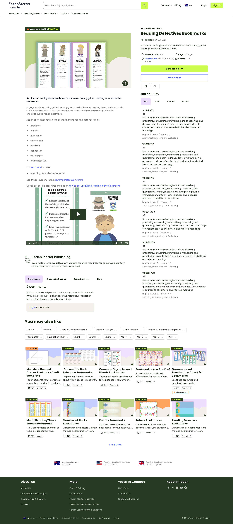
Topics (64, 13)
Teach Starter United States (84, 504)
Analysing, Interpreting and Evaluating (160, 138)
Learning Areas (32, 13)
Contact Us (124, 493)
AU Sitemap (104, 518)
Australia (31, 518)
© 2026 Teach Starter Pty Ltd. (196, 518)
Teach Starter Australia (82, 499)
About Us (26, 488)
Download (173, 68)
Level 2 (155, 168)
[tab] (146, 101)
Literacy (165, 134)
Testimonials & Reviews (33, 499)
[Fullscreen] (126, 243)
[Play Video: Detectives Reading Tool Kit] (78, 214)
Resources (14, 13)
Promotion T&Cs (70, 518)
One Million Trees (34, 493)
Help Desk (123, 488)
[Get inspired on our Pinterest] (186, 487)
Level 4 (155, 232)
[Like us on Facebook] (177, 487)
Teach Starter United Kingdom (86, 509)
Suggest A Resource (128, 499)
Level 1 (155, 134)
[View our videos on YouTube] (181, 487)
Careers (25, 504)
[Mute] (116, 243)
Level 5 (155, 263)
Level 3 (155, 202)
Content (165, 5)
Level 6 (155, 293)
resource (36, 167)
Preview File (174, 77)
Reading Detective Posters (68, 179)
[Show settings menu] (121, 243)
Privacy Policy (88, 518)
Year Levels (50, 13)
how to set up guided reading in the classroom (94, 185)
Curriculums (76, 493)
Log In (116, 518)
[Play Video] (29, 243)
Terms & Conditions (49, 518)
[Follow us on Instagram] (173, 487)
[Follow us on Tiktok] (169, 487)
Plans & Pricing (77, 488)
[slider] (75, 243)
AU (190, 5)
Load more (115, 444)
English (145, 134)
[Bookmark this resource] (145, 86)
